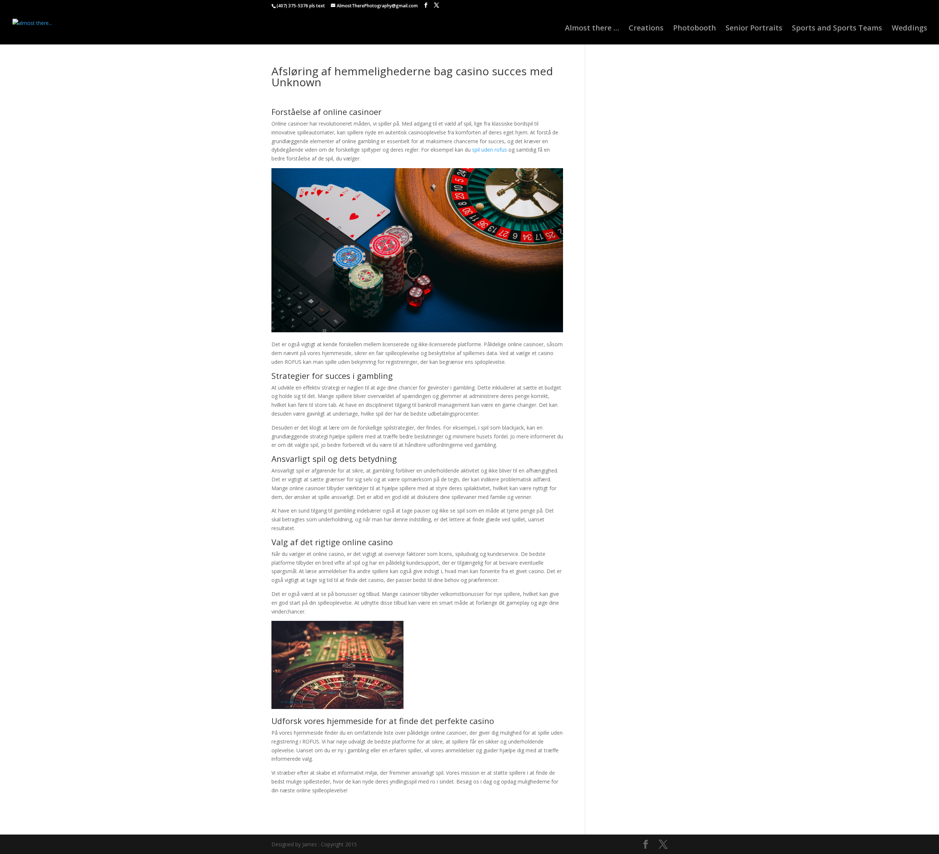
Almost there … (592, 29)
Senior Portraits (754, 29)
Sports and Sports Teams (837, 29)
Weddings (909, 29)
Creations (646, 29)
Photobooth (694, 29)
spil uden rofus (489, 149)
